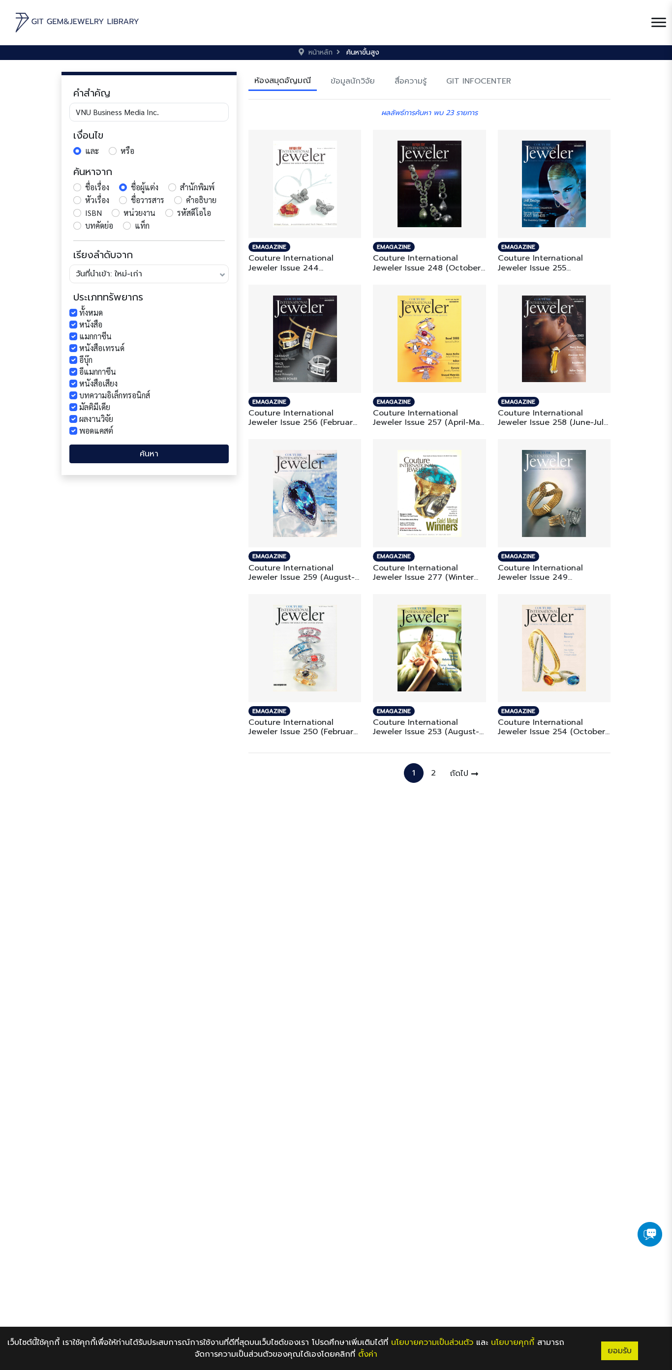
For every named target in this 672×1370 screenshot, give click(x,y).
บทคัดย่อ (99, 225)
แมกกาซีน (95, 336)
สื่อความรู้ (411, 81)
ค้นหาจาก (92, 172)
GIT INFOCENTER (478, 81)
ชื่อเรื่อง (97, 187)
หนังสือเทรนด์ (101, 348)
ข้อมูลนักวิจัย (353, 81)
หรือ (127, 151)
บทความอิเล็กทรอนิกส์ (114, 395)
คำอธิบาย (201, 200)
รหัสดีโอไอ (194, 213)
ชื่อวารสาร (147, 200)
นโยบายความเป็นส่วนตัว (432, 1342)
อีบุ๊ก (85, 360)
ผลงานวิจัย (96, 419)
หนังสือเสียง (98, 383)
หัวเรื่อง (97, 200)
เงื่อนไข (88, 135)
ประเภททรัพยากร (108, 297)
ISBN (93, 213)
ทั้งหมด (91, 312)
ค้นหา (149, 454)
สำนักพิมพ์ (197, 187)
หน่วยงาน (139, 213)
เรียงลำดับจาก (103, 255)
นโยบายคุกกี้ (512, 1342)
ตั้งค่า (367, 1354)
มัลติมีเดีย (94, 407)
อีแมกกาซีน (97, 371)
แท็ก (142, 225)
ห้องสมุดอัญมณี (282, 81)
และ (92, 151)
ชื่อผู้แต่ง (144, 187)
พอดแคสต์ (96, 430)
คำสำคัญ (91, 93)
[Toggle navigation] (658, 23)
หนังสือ (90, 324)
